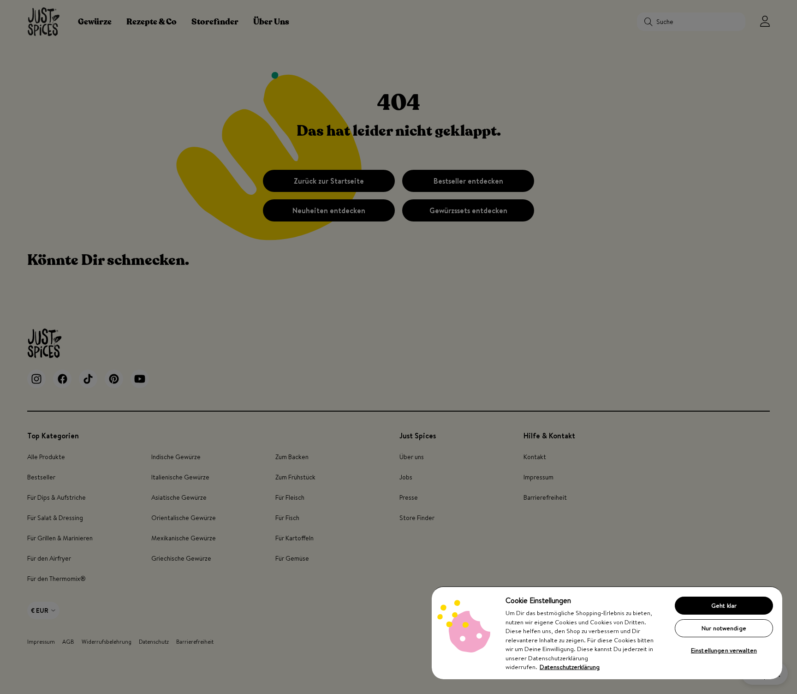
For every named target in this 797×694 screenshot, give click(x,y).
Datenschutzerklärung (570, 667)
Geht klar (724, 605)
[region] (607, 632)
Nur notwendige (724, 628)
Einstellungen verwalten (724, 650)
